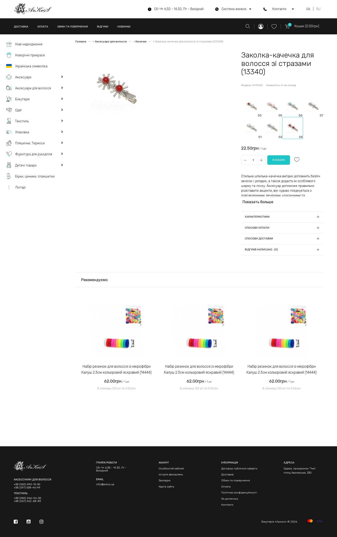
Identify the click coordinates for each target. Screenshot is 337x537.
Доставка (227, 474)
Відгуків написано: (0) (261, 249)
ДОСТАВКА (21, 26)
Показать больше (258, 202)
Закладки (165, 480)
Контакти (227, 504)
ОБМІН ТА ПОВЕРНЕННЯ (72, 26)
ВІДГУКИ (102, 26)
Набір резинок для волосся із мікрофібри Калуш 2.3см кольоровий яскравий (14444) (116, 369)
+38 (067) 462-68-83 (27, 501)
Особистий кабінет (171, 468)
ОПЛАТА (42, 26)
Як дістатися (229, 498)
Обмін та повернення (235, 480)
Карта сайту (166, 486)
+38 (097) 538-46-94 (27, 487)
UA (308, 9)
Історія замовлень (171, 474)
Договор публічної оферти (239, 468)
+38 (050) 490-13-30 (27, 484)
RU (318, 9)
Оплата (226, 486)
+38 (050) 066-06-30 (27, 498)
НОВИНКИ (123, 26)
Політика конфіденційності (239, 492)
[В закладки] (297, 160)
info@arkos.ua (105, 484)
